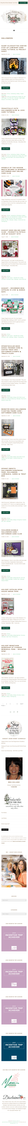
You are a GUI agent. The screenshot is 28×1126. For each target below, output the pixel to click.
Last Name (4, 818)
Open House (8, 636)
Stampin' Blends (4, 580)
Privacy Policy (16, 1120)
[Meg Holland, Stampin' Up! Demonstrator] (14, 23)
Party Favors (23, 398)
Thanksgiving (4, 221)
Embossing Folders (9, 579)
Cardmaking (13, 93)
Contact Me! (14, 786)
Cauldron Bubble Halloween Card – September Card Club (11, 532)
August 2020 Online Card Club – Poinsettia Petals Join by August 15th (13, 232)
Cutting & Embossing (11, 398)
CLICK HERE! (23, 2)
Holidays (18, 93)
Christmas (3, 279)
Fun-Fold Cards (10, 98)
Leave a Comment (16, 54)
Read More (6, 87)
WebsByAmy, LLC (14, 1123)
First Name (4, 812)
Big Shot (20, 519)
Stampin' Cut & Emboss (6, 99)
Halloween (16, 98)
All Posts (8, 93)
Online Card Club (21, 219)
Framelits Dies (16, 579)
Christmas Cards (12, 218)
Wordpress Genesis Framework (10, 1122)
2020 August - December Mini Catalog (15, 277)
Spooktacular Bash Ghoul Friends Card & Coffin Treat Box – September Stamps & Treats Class (12, 349)
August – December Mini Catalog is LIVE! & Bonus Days (13, 290)
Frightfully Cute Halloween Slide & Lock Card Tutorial (13, 110)
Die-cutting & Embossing (19, 157)
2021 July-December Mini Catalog (14, 155)
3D (22, 96)
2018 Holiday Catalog (11, 519)
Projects (22, 93)
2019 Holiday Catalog (11, 397)
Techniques (3, 95)
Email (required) (5, 823)
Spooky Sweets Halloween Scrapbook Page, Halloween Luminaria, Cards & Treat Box (13, 472)
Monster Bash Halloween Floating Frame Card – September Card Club (13, 411)
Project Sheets (22, 98)
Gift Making (18, 215)
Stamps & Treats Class (6, 400)
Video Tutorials (15, 99)
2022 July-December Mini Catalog (14, 96)
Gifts (7, 219)
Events (23, 695)
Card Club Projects (9, 157)
